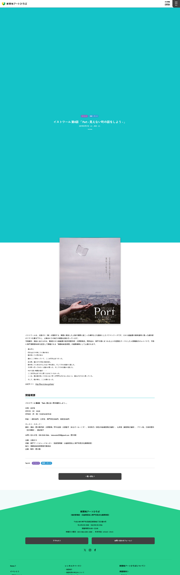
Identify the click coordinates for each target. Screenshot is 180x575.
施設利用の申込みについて (75, 572)
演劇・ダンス (46, 463)
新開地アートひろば (14, 4)
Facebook (95, 550)
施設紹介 (69, 569)
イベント (36, 463)
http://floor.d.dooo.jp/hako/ (44, 384)
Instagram (90, 550)
